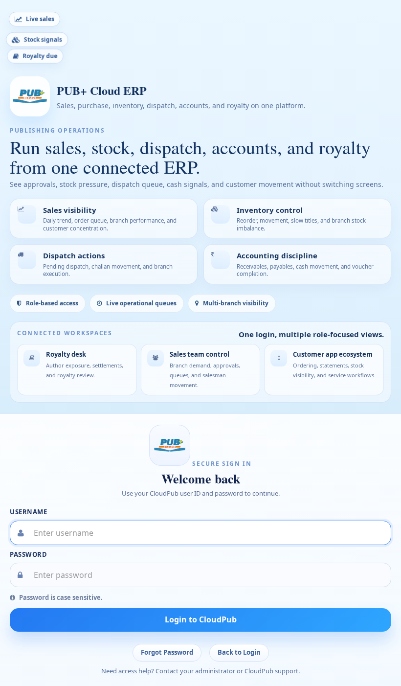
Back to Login (239, 652)
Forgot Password (167, 652)
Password (28, 554)
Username (28, 511)
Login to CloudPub (201, 619)
